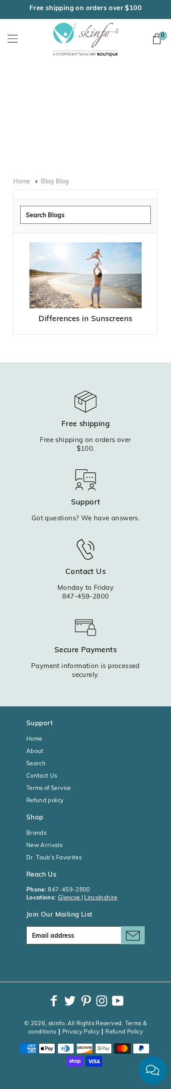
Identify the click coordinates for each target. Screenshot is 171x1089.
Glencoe (70, 898)
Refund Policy (124, 1032)
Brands (36, 833)
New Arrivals (44, 845)
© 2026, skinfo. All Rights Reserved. (73, 1024)
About (35, 751)
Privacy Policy (81, 1032)
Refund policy (45, 801)
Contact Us (41, 776)
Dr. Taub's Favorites (54, 858)
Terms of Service (48, 788)
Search (36, 764)
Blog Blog (55, 182)
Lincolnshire (100, 898)
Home (21, 182)
